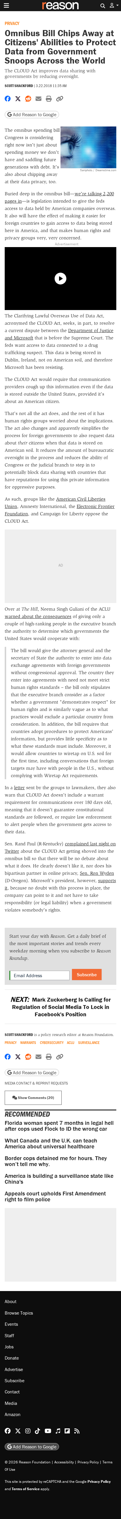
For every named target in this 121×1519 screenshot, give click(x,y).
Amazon (13, 1414)
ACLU (70, 1043)
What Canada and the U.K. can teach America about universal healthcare (51, 1143)
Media (11, 1403)
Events (11, 1324)
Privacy (12, 23)
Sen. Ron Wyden (97, 873)
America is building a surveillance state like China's (59, 1178)
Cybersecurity (51, 1043)
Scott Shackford (19, 85)
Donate (12, 1358)
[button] (114, 5)
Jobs (9, 1347)
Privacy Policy (88, 1462)
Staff (9, 1335)
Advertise (14, 1369)
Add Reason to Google (34, 114)
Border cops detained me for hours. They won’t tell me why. (56, 1160)
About (10, 1301)
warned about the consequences (38, 616)
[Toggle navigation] (6, 5)
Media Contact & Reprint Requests (36, 1083)
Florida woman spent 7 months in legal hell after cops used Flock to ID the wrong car (59, 1125)
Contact (12, 1392)
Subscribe (87, 974)
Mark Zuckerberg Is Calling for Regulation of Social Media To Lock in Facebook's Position (60, 1007)
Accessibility (64, 1462)
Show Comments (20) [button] (35, 1097)
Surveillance (89, 1043)
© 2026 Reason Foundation (28, 1462)
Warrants (28, 1043)
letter (19, 787)
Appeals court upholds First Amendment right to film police (55, 1196)
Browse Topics (19, 1313)
